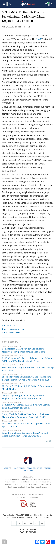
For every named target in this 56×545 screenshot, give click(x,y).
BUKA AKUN (9, 325)
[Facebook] (14, 523)
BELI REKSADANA (12, 332)
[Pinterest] (25, 523)
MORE (48, 441)
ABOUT (7, 468)
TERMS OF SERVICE (34, 468)
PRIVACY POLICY (18, 468)
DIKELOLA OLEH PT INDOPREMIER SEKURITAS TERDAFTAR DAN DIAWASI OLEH (28, 496)
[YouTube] (30, 523)
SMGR (39, 39)
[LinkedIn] (42, 523)
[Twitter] (19, 523)
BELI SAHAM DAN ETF (14, 329)
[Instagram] (36, 523)
